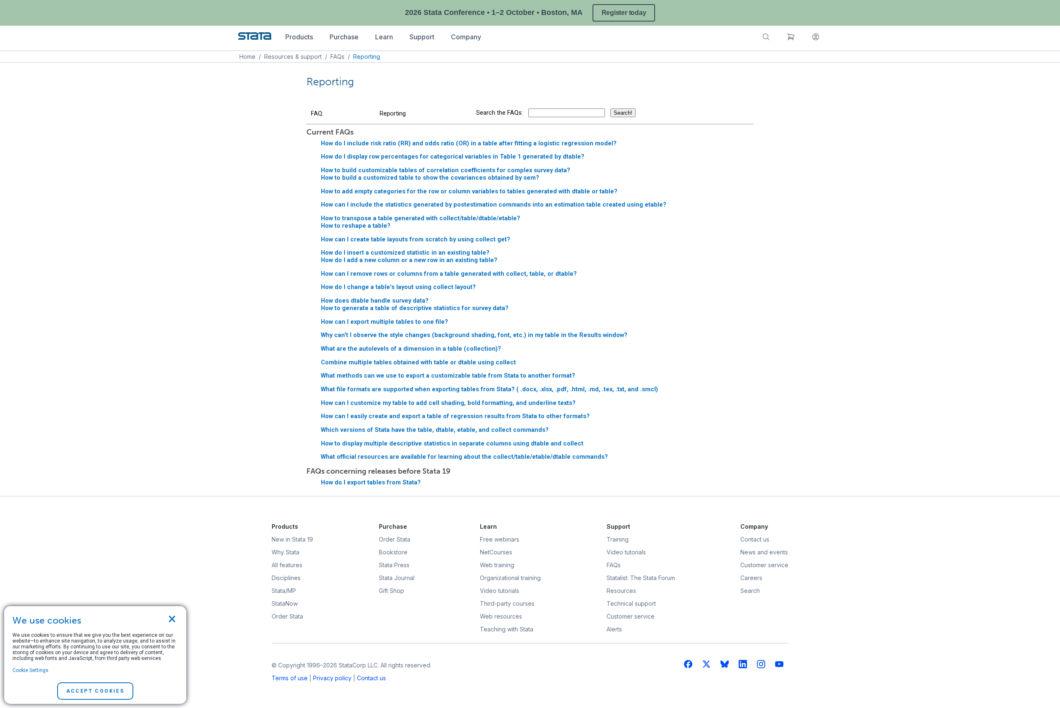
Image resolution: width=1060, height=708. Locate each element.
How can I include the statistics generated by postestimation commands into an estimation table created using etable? (493, 204)
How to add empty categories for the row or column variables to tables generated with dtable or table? (469, 191)
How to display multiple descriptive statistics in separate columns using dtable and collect (452, 443)
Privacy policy (332, 678)
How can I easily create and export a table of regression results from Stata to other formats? (455, 416)
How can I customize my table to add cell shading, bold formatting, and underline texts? (448, 403)
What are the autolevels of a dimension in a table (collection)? (411, 348)
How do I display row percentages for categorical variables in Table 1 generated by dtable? (452, 156)
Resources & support (293, 56)
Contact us (371, 678)
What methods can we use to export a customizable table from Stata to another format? (448, 375)
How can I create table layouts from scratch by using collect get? (415, 239)
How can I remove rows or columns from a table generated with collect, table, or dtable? (449, 273)
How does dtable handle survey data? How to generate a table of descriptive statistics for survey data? (414, 304)
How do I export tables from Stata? (371, 482)
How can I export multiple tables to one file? (384, 321)
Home (247, 56)
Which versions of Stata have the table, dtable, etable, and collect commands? (435, 429)
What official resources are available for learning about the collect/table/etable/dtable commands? (464, 456)
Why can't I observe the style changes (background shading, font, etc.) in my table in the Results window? (474, 335)
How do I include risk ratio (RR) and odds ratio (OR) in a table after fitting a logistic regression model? (469, 143)
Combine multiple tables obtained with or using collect (418, 362)
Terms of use (290, 678)
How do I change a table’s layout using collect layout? (398, 287)
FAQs (337, 56)
